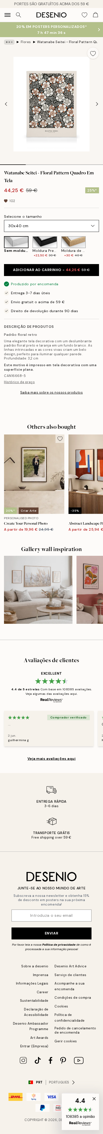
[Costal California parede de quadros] (38, 590)
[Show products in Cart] (95, 15)
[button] (80, 1112)
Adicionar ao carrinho (51, 270)
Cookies (61, 1006)
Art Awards (39, 1038)
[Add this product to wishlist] (93, 53)
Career (42, 992)
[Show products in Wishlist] (84, 15)
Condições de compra (72, 997)
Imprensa (40, 975)
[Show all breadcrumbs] (9, 42)
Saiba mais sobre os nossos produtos (51, 392)
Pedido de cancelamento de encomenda (75, 1030)
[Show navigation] (7, 15)
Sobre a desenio (34, 966)
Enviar (51, 933)
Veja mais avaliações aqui (52, 758)
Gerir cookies (65, 1041)
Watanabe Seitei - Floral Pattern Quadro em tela (67, 42)
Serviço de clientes (70, 975)
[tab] (13, 163)
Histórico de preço (19, 382)
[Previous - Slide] (6, 104)
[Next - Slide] (97, 104)
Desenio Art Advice (70, 966)
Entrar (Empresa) (34, 1046)
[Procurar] (18, 15)
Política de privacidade (59, 945)
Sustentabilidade (34, 1000)
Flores (26, 42)
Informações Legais (32, 983)
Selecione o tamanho (23, 216)
